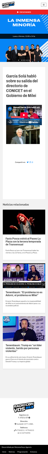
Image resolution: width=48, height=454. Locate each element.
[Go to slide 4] (23, 60)
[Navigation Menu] (43, 5)
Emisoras (33, 452)
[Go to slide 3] (21, 60)
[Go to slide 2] (20, 60)
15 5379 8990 (24, 433)
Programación (22, 452)
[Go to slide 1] (18, 60)
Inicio (4, 452)
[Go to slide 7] (27, 60)
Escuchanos (25, 12)
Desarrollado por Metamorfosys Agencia (16, 447)
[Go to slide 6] (26, 60)
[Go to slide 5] (24, 60)
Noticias (12, 452)
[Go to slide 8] (29, 60)
